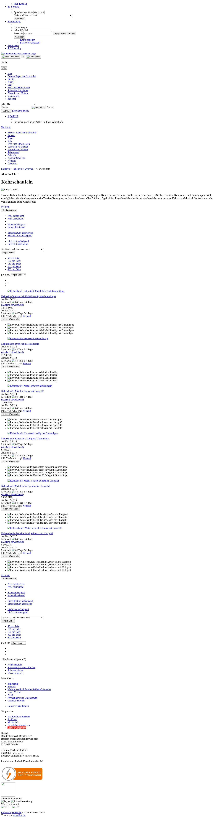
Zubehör (12, 98)
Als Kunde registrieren (19, 716)
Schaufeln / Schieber (18, 90)
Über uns (20, 158)
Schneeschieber (15, 670)
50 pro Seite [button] (13, 258)
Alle (10, 73)
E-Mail (17, 30)
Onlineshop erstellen (11, 812)
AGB (10, 695)
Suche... (51, 107)
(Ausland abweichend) (12, 304)
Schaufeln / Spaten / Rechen (21, 667)
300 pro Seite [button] (14, 266)
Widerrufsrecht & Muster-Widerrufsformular (29, 689)
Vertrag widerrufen (17, 727)
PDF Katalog (20, 4)
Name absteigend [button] (16, 227)
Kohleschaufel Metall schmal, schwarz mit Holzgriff (27, 533)
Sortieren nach (8, 249)
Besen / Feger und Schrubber (22, 76)
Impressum (13, 683)
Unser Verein (14, 692)
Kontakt (12, 158)
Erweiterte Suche (20, 110)
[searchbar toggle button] (33, 57)
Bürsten (11, 79)
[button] (13, 6)
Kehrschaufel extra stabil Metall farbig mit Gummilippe (28, 296)
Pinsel (10, 82)
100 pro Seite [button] (14, 261)
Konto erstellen (27, 39)
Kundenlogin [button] (14, 21)
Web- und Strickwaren (19, 87)
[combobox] (9, 210)
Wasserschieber (15, 673)
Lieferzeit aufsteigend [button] (18, 241)
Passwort (18, 33)
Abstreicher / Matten (18, 93)
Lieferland (19, 15)
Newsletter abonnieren (19, 725)
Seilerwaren (13, 96)
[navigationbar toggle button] (10, 57)
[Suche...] (38, 107)
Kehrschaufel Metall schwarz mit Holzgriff (22, 391)
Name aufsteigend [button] (16, 224)
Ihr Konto (12, 719)
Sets (10, 84)
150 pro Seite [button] (14, 263)
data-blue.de (19, 815)
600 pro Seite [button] (14, 269)
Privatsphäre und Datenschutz (22, 697)
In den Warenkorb (10, 319)
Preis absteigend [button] (15, 218)
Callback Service (16, 700)
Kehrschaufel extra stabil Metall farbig (20, 343)
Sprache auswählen (24, 12)
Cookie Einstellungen (18, 706)
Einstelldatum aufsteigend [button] (20, 232)
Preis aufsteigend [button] (16, 215)
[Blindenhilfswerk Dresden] (18, 53)
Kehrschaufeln (15, 664)
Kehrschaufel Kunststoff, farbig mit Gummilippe (25, 438)
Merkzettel (13, 45)
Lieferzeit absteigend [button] (18, 244)
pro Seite (5, 274)
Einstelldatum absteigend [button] (20, 235)
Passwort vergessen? (30, 42)
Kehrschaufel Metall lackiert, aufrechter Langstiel (25, 486)
